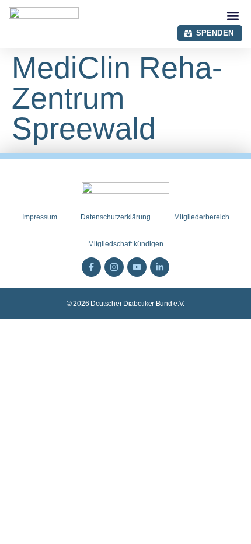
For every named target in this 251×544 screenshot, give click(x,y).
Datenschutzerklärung (116, 217)
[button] (232, 15)
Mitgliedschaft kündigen (125, 244)
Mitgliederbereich (201, 217)
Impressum (39, 217)
